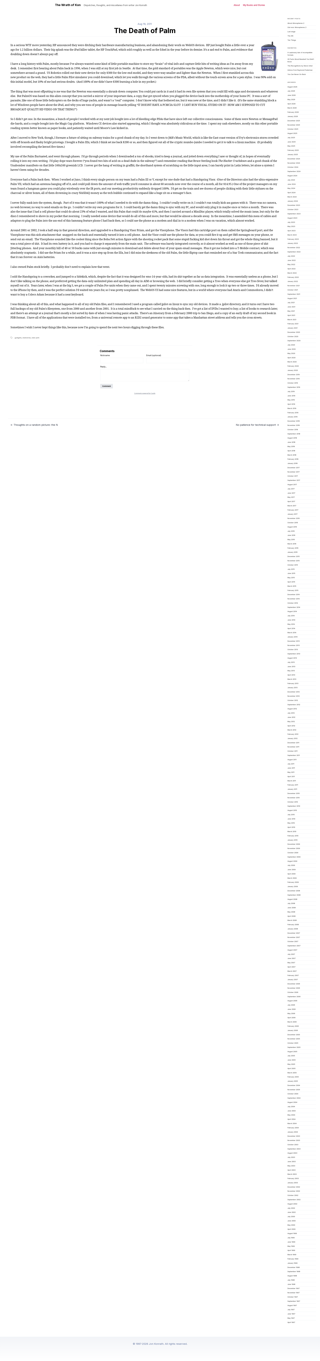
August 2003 (292, 1153)
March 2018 (292, 455)
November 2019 (294, 379)
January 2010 (293, 840)
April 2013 (291, 675)
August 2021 (292, 298)
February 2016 (293, 548)
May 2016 (291, 539)
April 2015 (291, 582)
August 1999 (292, 1233)
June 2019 (291, 396)
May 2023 (291, 226)
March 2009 (292, 878)
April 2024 (292, 193)
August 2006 (292, 1001)
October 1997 (293, 1297)
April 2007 (292, 967)
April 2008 (292, 916)
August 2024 (292, 176)
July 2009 (291, 865)
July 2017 (291, 489)
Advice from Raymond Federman (300, 70)
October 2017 (293, 476)
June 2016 (291, 535)
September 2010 (294, 806)
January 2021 (293, 328)
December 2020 (294, 332)
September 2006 (294, 997)
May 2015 (291, 578)
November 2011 (293, 747)
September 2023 (294, 214)
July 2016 (291, 531)
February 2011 (293, 785)
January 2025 (293, 154)
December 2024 (294, 159)
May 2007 (291, 963)
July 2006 (291, 1005)
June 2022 (292, 260)
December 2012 (294, 692)
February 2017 (293, 510)
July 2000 (291, 1216)
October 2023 (293, 209)
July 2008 (291, 903)
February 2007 (293, 975)
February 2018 (293, 459)
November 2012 (294, 696)
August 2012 (292, 709)
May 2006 (291, 1013)
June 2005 (292, 1060)
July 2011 (291, 764)
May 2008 (291, 912)
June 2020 (292, 349)
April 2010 (291, 827)
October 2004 (293, 1094)
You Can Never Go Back (297, 74)
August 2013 (292, 658)
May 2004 (291, 1115)
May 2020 (291, 353)
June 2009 (292, 870)
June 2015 (291, 573)
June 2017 (291, 493)
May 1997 (291, 1318)
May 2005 (291, 1064)
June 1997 (291, 1314)
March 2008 (292, 920)
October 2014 (293, 603)
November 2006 (294, 988)
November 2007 (294, 937)
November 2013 (294, 645)
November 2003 (294, 1140)
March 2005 (292, 1073)
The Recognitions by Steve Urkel (300, 66)
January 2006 (293, 1030)
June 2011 (291, 768)
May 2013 (291, 671)
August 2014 (292, 611)
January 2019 (293, 417)
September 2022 (294, 252)
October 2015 (293, 565)
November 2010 (294, 798)
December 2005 (294, 1035)
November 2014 (294, 599)
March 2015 (292, 586)
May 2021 (291, 311)
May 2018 (291, 446)
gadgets (18, 338)
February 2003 (293, 1178)
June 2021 (291, 307)
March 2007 (292, 971)
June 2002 (292, 1212)
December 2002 (294, 1187)
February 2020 (293, 366)
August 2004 (292, 1102)
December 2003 (294, 1136)
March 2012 (292, 730)
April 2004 (292, 1119)
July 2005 (291, 1056)
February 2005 (293, 1077)
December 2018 (294, 421)
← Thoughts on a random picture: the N (34, 424)
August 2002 (292, 1204)
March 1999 (292, 1255)
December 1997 (294, 1288)
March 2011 (292, 781)
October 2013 (293, 649)
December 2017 (294, 468)
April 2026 (292, 104)
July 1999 (291, 1238)
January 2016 (293, 552)
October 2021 (293, 290)
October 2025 (293, 129)
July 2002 (291, 1208)
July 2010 (291, 815)
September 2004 (294, 1098)
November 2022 (294, 248)
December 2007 (294, 933)
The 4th (290, 36)
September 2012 (294, 705)
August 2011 (292, 760)
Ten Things (292, 40)
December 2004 (294, 1085)
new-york (35, 338)
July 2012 (291, 713)
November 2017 (294, 472)
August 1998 (292, 1276)
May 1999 (291, 1246)
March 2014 (292, 633)
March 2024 (292, 197)
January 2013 (293, 688)
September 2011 (294, 755)
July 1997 (291, 1310)
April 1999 (291, 1250)
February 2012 (293, 734)
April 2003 (292, 1170)
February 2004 (293, 1128)
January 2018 (293, 463)
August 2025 (292, 133)
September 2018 (294, 434)
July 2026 (291, 91)
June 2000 (292, 1221)
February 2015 (293, 590)
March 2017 (292, 506)
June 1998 (291, 1284)
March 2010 (292, 831)
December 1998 (294, 1267)
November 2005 (294, 1039)
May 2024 (291, 188)
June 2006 (292, 1009)
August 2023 (292, 218)
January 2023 (293, 243)
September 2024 (294, 171)
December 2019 (294, 375)
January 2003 (293, 1183)
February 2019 (293, 413)
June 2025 (292, 142)
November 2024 (294, 163)
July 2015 (291, 569)
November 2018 (294, 425)
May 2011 (291, 772)
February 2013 (293, 683)
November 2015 (294, 561)
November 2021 (294, 286)
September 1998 (294, 1271)
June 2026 (292, 95)
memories (26, 338)
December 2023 (294, 205)
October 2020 (293, 336)
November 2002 (294, 1191)
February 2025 (293, 150)
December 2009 (294, 844)
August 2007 (292, 950)
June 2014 (291, 620)
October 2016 (293, 523)
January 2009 (293, 886)
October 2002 (293, 1195)
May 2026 (291, 99)
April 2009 (292, 874)
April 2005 (292, 1068)
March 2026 (292, 108)
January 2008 (293, 929)
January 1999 (293, 1263)
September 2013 (294, 654)
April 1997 (291, 1322)
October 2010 (293, 802)
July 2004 (291, 1106)
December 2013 (294, 641)
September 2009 (294, 857)
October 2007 (293, 941)
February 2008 (293, 924)
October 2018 (293, 429)
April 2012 (291, 726)
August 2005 (292, 1052)
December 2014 (294, 594)
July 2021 (291, 302)
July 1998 (291, 1280)
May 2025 (291, 146)
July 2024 (291, 180)
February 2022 (293, 277)
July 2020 (291, 345)
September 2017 (294, 480)
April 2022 (292, 269)
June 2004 (292, 1111)
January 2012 (293, 738)
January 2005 (293, 1081)
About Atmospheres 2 (296, 23)
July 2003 (291, 1157)
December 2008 (294, 891)
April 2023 (292, 231)
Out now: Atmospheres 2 (297, 27)
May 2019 (291, 400)
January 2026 (293, 116)
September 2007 (294, 946)
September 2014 (294, 607)
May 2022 (291, 264)
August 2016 (292, 527)
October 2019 (293, 383)
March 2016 (292, 544)
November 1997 (294, 1293)
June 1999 (291, 1242)
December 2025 (294, 121)
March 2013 (292, 679)
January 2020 (293, 370)
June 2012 (291, 717)
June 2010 (291, 819)
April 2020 (292, 358)
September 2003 (294, 1149)
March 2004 (292, 1123)
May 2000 (291, 1225)
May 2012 (291, 721)
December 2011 (293, 743)
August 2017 (292, 484)
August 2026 (292, 87)
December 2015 (294, 556)
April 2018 (291, 451)
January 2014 (293, 637)
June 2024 (292, 184)
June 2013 (291, 666)
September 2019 (294, 387)
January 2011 (292, 789)
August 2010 (292, 810)
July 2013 (291, 662)
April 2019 (291, 404)
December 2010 (294, 793)
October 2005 (293, 1043)
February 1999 (293, 1259)
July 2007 (291, 954)
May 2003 (291, 1166)
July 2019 (291, 391)
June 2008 (292, 908)
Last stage (291, 32)
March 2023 (292, 235)
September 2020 (294, 341)
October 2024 (293, 167)
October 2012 (293, 700)
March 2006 (292, 1022)
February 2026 (293, 112)
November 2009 (294, 848)
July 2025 (291, 138)
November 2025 (294, 125)
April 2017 (291, 501)
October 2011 (293, 751)
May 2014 (291, 624)
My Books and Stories (254, 5)
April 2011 (291, 776)
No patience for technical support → (257, 424)
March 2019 (292, 408)
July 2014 (291, 616)
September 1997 (294, 1301)
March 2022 (292, 273)
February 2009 (293, 882)
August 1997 (292, 1305)
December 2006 (294, 984)
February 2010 (293, 836)
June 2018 (291, 442)
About (237, 5)
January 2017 (293, 514)
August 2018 (292, 438)
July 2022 (291, 256)
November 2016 (294, 518)
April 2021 (291, 315)
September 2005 (294, 1047)
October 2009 (293, 853)
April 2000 (292, 1229)
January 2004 (293, 1132)
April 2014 (291, 628)
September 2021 (294, 294)
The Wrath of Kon (68, 5)
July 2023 (291, 222)
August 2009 (292, 861)
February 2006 (293, 1026)
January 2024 (293, 201)
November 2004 (294, 1090)
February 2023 (293, 239)
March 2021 (292, 320)
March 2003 (292, 1174)
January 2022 (293, 281)
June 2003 (292, 1161)
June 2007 (292, 958)
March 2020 (292, 362)
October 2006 (293, 992)
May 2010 (291, 823)
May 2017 (291, 497)
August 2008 (292, 899)
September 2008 (294, 895)
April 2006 (292, 1018)
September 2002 (294, 1200)
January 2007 (293, 979)
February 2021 (293, 324)
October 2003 (293, 1145)
